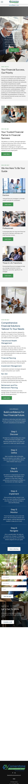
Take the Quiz (7, 596)
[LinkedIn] (15, 773)
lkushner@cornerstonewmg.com (14, 775)
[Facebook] (13, 773)
